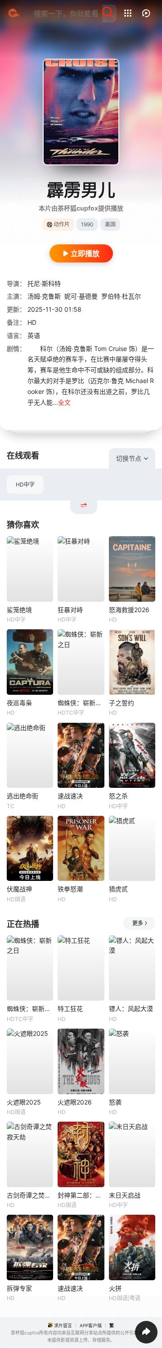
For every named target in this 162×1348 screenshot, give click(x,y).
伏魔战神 (19, 889)
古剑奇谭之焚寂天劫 (30, 1195)
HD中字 (25, 484)
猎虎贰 (118, 889)
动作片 (62, 224)
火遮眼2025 (24, 1102)
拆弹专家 (19, 1288)
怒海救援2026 (129, 609)
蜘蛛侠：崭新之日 (81, 703)
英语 (33, 335)
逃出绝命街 (22, 796)
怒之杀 (118, 796)
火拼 (115, 1288)
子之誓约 (121, 703)
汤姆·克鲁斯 (44, 296)
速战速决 (70, 796)
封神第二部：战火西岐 (81, 1195)
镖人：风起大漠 (131, 1008)
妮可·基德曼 (81, 296)
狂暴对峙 (70, 609)
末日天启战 (124, 1195)
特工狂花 (70, 1008)
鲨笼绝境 (19, 609)
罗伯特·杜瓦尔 (121, 296)
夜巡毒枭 (19, 703)
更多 (137, 923)
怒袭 (115, 1102)
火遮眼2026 (75, 1102)
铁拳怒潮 (70, 889)
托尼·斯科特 (44, 283)
